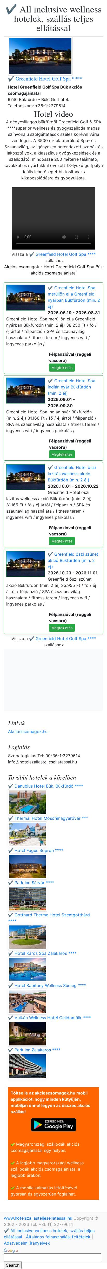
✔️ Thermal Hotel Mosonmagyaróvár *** (48, 818)
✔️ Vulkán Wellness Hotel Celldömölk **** (49, 1017)
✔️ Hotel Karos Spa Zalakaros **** (42, 953)
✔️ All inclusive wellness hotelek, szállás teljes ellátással (53, 18)
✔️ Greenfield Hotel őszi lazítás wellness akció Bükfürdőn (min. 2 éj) (72, 473)
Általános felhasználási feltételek (58, 1236)
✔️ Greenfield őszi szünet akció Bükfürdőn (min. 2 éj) (73, 560)
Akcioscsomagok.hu (28, 731)
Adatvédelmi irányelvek (27, 1243)
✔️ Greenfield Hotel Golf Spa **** (45, 78)
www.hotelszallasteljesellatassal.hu (38, 1218)
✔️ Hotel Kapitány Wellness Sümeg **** (47, 985)
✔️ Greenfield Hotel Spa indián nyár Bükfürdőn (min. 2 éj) (71, 387)
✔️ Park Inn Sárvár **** (31, 882)
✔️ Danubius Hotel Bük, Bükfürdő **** (45, 786)
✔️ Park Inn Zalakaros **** (34, 1049)
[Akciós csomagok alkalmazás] (53, 1124)
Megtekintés (61, 367)
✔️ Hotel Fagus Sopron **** (35, 850)
